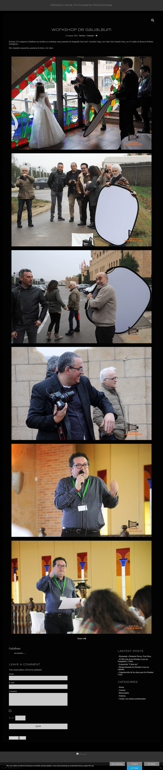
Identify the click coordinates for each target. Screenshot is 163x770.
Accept (135, 768)
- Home (121, 687)
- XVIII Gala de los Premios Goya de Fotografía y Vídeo (133, 660)
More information (117, 764)
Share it (80, 638)
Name (11, 674)
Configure (134, 764)
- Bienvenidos (123, 693)
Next (23, 738)
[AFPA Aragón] (82, 758)
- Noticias (122, 696)
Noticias (82, 36)
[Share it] (96, 35)
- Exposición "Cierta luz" (128, 664)
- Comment (90, 36)
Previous (13, 738)
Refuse (152, 764)
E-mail (11, 683)
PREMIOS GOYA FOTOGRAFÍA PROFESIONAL (81, 5)
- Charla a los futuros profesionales (132, 699)
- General (121, 690)
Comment (13, 691)
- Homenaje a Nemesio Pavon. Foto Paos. (134, 656)
